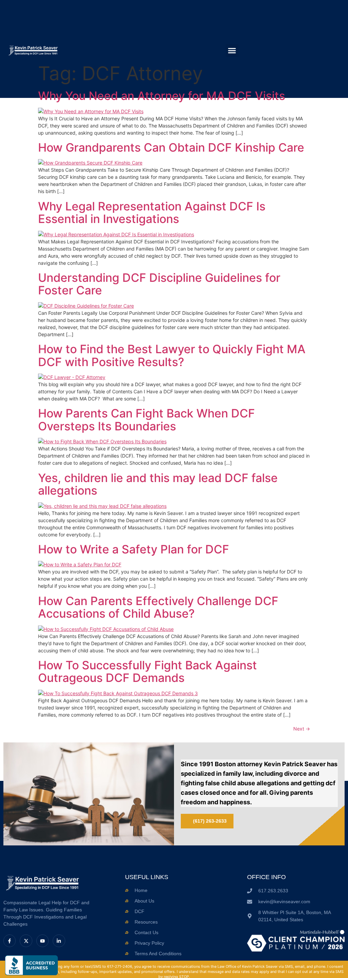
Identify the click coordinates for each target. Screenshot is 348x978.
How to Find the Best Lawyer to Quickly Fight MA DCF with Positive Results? (172, 355)
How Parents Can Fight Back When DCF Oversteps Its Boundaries (146, 419)
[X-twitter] (26, 940)
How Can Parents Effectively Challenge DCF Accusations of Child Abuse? (158, 607)
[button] (232, 50)
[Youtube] (42, 940)
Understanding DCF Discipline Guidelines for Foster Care (159, 284)
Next (301, 729)
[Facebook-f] (9, 940)
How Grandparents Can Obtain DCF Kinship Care (171, 147)
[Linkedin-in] (59, 940)
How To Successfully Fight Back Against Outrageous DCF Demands (147, 671)
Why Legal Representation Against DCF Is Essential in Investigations (151, 212)
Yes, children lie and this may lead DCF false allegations (158, 484)
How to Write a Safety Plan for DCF (133, 549)
